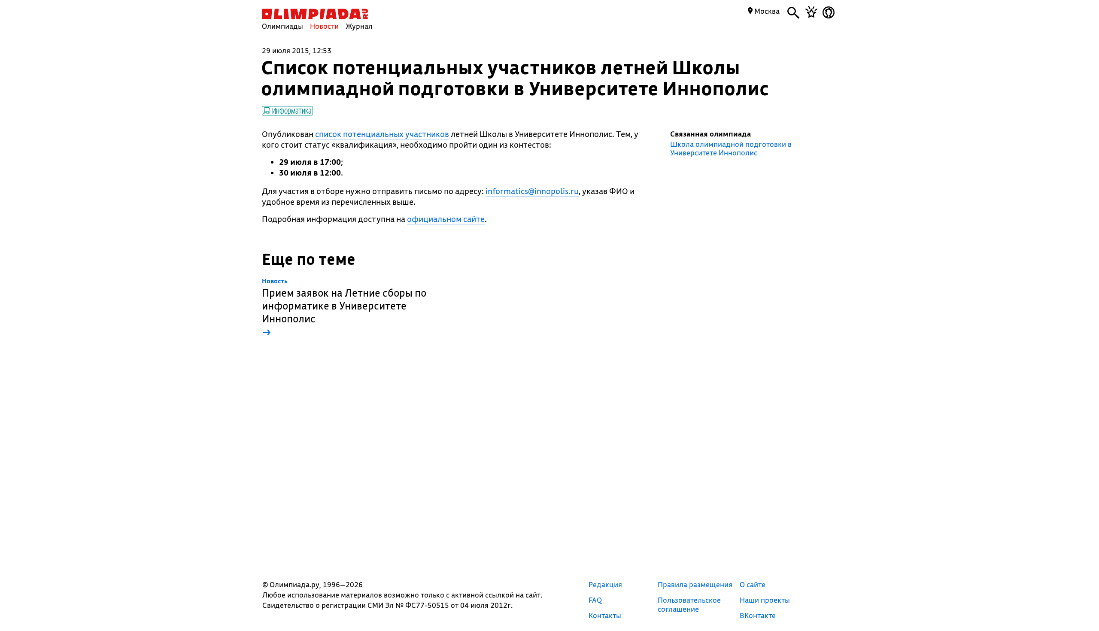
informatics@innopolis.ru (532, 191)
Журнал (359, 25)
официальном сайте (446, 219)
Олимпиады (282, 25)
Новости (324, 25)
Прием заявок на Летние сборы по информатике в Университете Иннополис (344, 308)
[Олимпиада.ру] (315, 13)
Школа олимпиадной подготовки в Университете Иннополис (731, 148)
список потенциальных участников (382, 134)
